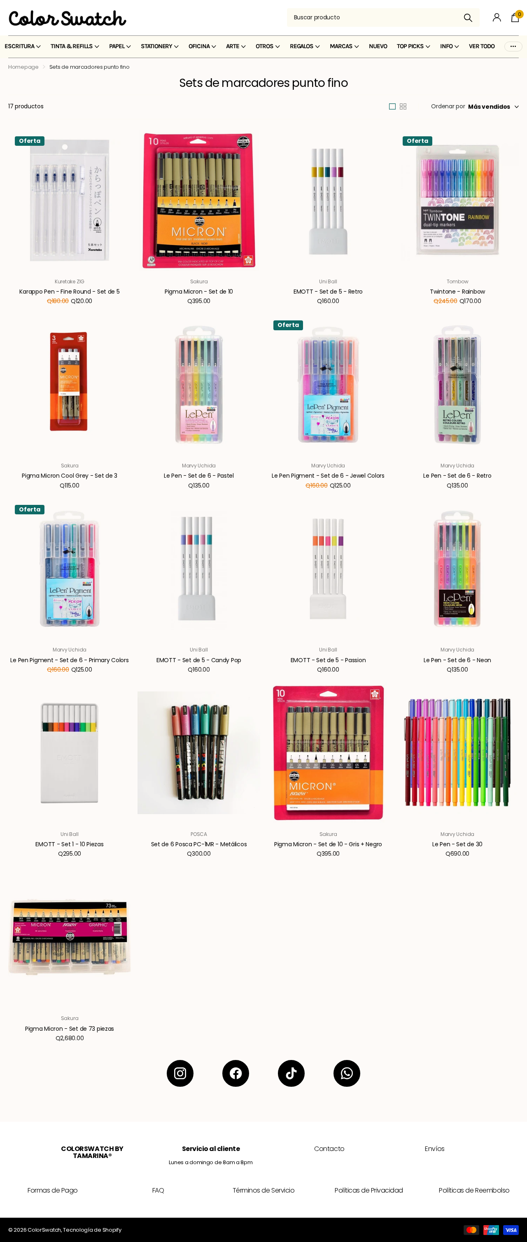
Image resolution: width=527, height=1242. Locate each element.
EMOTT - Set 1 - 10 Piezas (69, 844)
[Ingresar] (497, 17)
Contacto (329, 1148)
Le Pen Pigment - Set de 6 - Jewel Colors (328, 476)
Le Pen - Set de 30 (457, 844)
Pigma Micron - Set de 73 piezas (69, 1029)
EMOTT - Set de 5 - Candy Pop (198, 660)
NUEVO (378, 46)
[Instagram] (180, 1073)
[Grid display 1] (392, 106)
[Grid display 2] (403, 106)
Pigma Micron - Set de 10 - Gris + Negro (328, 844)
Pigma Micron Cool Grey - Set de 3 (69, 476)
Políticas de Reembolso (474, 1190)
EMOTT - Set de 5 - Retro (328, 291)
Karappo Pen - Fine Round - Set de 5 (69, 291)
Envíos (434, 1148)
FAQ (158, 1190)
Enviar (468, 17)
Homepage (23, 67)
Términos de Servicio (263, 1190)
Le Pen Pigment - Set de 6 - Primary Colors (69, 660)
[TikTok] (291, 1073)
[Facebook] (235, 1073)
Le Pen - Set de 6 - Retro (457, 476)
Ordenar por (448, 106)
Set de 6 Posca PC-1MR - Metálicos (199, 844)
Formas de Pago (52, 1190)
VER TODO (481, 46)
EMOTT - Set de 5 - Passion (328, 660)
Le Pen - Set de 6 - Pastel (199, 476)
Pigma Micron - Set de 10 (199, 291)
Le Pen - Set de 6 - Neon (457, 660)
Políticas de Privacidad (369, 1190)
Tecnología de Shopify (92, 1230)
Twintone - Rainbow (457, 291)
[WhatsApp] (346, 1073)
